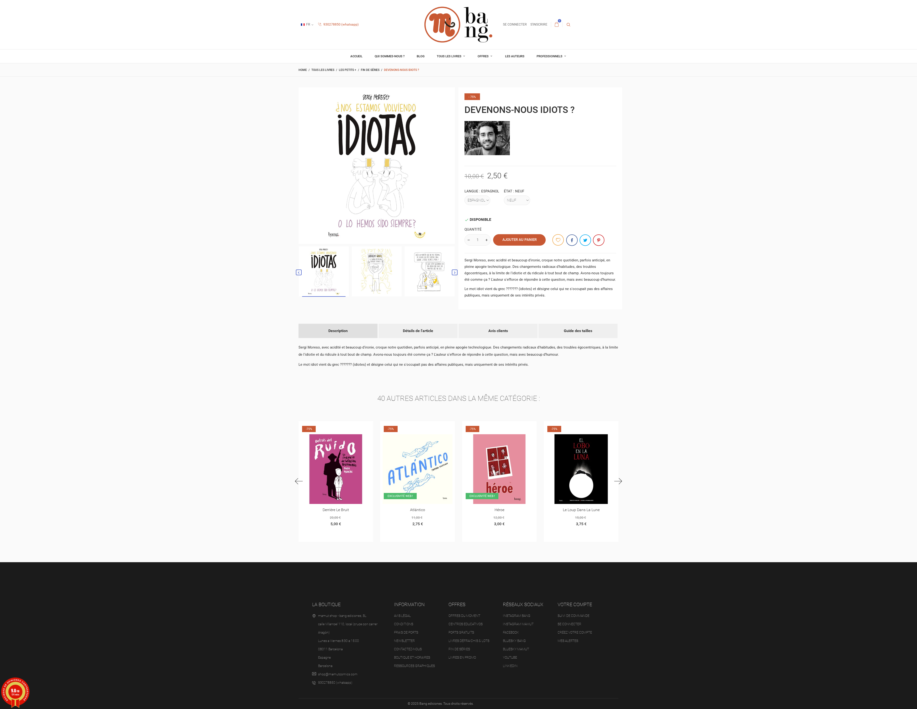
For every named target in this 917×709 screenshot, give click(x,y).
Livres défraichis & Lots (468, 641)
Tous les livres (449, 56)
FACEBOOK (511, 632)
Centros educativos (465, 624)
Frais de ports (406, 632)
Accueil (356, 56)
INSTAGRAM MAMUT (518, 624)
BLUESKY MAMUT (516, 649)
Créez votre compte (575, 632)
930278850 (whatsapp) (341, 24)
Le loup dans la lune (499, 510)
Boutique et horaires (412, 657)
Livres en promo (462, 657)
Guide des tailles (578, 330)
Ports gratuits (461, 632)
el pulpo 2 (580, 510)
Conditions (403, 624)
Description (338, 330)
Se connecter (569, 624)
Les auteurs (514, 56)
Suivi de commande (573, 616)
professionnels (550, 56)
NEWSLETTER (404, 641)
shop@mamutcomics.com (337, 674)
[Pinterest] (598, 240)
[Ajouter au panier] (400, 426)
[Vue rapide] (330, 426)
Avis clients (498, 330)
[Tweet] (585, 240)
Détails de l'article (418, 330)
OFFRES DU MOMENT (464, 616)
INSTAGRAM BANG (516, 616)
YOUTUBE (510, 657)
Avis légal (402, 616)
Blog (421, 56)
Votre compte (575, 604)
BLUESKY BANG (514, 641)
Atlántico (335, 510)
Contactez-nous (408, 649)
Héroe (417, 510)
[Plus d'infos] (341, 426)
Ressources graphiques (414, 666)
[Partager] (572, 240)
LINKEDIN (510, 666)
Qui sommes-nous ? (390, 56)
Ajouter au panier (519, 240)
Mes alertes (568, 641)
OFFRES (483, 56)
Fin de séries (459, 649)
